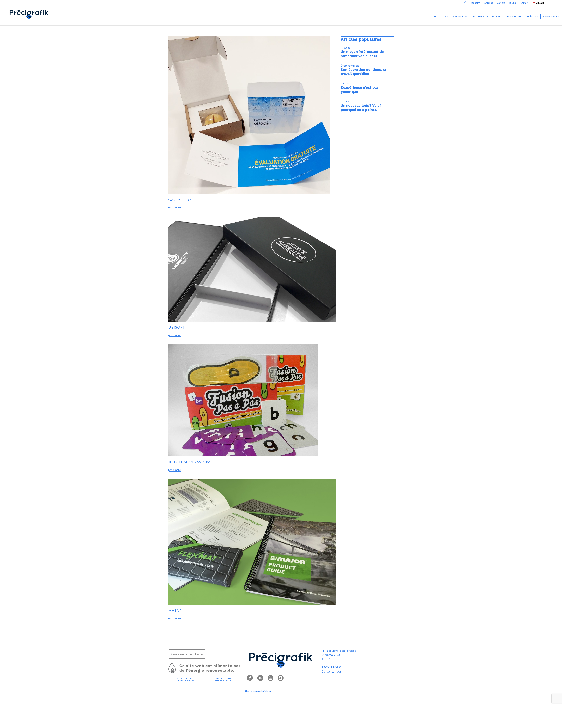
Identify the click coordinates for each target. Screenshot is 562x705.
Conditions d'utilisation (223, 678)
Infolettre (475, 2)
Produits (440, 16)
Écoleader (514, 16)
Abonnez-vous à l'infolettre (258, 691)
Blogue (512, 2)
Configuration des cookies (185, 680)
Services (459, 16)
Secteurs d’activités (486, 16)
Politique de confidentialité (185, 678)
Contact (524, 2)
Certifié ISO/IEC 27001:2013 (223, 680)
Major (175, 610)
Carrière (501, 2)
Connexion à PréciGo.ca (187, 654)
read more (174, 207)
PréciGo (532, 16)
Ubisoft (176, 327)
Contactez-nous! (332, 671)
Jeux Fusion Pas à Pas (190, 462)
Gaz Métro (179, 199)
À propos (488, 2)
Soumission (551, 16)
